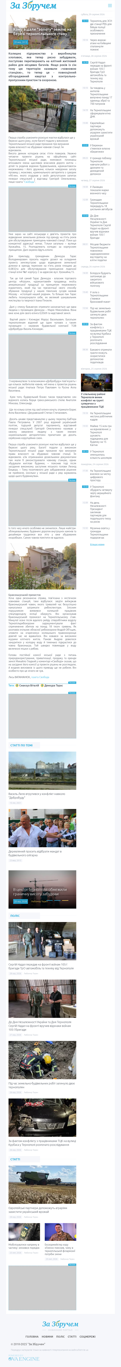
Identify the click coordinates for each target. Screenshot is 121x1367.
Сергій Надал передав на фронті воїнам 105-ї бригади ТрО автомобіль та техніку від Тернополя (101, 72)
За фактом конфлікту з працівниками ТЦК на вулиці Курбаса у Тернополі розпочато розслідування (101, 334)
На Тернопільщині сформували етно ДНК (100, 113)
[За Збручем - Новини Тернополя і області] (33, 5)
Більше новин (97, 544)
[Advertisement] (42, 210)
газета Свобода (40, 677)
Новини (47, 1336)
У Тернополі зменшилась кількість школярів (101, 454)
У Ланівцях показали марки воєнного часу (99, 190)
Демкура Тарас (53, 685)
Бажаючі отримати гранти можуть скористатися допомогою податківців (101, 356)
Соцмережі (87, 1336)
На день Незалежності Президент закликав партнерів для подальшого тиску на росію (100, 512)
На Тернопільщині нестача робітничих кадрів (101, 416)
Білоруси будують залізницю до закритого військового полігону (100, 279)
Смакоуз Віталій (29, 685)
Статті (72, 1336)
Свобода (29, 181)
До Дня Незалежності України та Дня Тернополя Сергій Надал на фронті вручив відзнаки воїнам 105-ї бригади (40, 1025)
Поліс (60, 1336)
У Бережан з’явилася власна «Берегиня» (100, 148)
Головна (32, 1336)
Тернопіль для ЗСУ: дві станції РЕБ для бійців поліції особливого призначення (101, 27)
